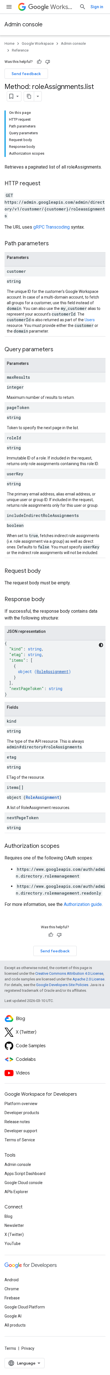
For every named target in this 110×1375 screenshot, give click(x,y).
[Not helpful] (47, 62)
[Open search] (82, 6)
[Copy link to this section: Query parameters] (59, 349)
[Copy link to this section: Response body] (50, 599)
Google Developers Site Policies (62, 985)
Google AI (13, 1316)
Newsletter (14, 1225)
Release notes (17, 1121)
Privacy (27, 1348)
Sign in (97, 7)
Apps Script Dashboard (25, 1173)
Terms (10, 1348)
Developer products (22, 1112)
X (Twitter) (14, 1234)
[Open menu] (9, 7)
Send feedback (26, 73)
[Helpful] (39, 62)
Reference (20, 50)
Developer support (21, 1131)
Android (12, 1280)
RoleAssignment (53, 671)
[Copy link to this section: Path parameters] (54, 243)
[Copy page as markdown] (29, 96)
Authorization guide (83, 904)
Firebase (12, 1298)
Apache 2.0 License (88, 979)
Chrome (12, 1289)
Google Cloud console (24, 1182)
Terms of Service (20, 1140)
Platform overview (21, 1103)
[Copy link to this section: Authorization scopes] (65, 846)
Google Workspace (38, 43)
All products (15, 1325)
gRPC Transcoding (51, 227)
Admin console (24, 24)
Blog (8, 1216)
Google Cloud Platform (25, 1307)
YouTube (13, 1243)
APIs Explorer (16, 1191)
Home (9, 43)
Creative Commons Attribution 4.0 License (69, 973)
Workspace (62, 7)
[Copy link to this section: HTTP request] (46, 183)
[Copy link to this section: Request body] (46, 571)
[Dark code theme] (100, 645)
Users (90, 320)
